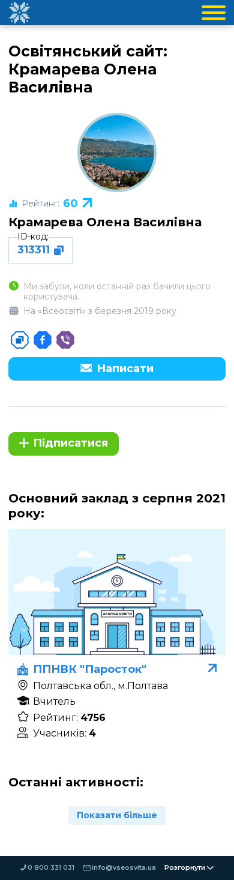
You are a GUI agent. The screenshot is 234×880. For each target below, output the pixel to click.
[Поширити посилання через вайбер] (65, 340)
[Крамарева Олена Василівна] (117, 152)
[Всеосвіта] (19, 12)
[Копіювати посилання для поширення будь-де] (20, 340)
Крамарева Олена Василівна (105, 221)
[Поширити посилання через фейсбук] (43, 340)
